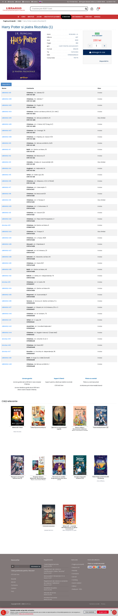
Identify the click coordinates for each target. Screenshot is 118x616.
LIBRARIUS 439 (6, 358)
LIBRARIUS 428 (6, 257)
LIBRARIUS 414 (6, 168)
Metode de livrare (50, 593)
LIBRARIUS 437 (6, 307)
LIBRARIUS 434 (6, 288)
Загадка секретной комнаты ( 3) (80, 477)
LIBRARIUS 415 (6, 175)
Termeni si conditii (94, 604)
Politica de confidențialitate (26, 614)
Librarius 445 (6, 339)
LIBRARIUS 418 (6, 194)
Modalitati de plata (50, 588)
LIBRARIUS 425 (6, 238)
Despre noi (75, 567)
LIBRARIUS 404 (7, 112)
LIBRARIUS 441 (6, 320)
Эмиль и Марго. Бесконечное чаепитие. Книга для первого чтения (80, 429)
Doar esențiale (90, 612)
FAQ (12, 591)
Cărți (19, 21)
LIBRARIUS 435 (6, 295)
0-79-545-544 (73, 2)
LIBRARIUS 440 (7, 314)
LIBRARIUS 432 (6, 276)
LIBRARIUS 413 (6, 162)
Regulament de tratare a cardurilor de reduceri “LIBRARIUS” (56, 582)
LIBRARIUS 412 (6, 156)
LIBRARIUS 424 (6, 232)
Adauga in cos (98, 52)
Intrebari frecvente (50, 598)
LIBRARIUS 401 (6, 93)
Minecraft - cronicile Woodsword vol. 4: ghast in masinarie (69, 527)
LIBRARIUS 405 (6, 118)
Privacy (103, 604)
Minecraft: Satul (17, 427)
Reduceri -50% (77, 589)
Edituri (74, 586)
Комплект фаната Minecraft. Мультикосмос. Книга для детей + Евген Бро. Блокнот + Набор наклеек (38, 478)
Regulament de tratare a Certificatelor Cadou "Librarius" (54, 570)
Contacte (27, 2)
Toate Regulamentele (51, 564)
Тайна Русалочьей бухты (38, 427)
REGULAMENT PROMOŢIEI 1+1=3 (54, 576)
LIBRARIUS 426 (6, 244)
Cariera (35, 2)
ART (76, 37)
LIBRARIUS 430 (6, 269)
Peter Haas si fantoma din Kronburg (100, 477)
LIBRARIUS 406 (6, 99)
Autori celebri (76, 583)
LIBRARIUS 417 (6, 187)
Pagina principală (9, 21)
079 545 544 (15, 574)
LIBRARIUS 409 (6, 124)
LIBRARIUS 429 (6, 263)
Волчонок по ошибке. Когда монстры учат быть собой (59, 478)
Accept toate (103, 612)
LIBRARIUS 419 (6, 200)
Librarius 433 (6, 282)
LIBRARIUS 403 (6, 105)
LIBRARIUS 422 (6, 219)
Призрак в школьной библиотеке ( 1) (17, 477)
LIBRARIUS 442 (6, 326)
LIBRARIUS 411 (6, 149)
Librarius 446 (6, 345)
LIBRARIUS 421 (6, 213)
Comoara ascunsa (49, 526)
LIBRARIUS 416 (6, 181)
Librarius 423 (6, 225)
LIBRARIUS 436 (6, 301)
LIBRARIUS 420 (6, 206)
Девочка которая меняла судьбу (59, 428)
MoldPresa (28, 604)
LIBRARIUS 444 (7, 333)
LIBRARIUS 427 (6, 250)
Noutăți (11, 2)
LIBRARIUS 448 (7, 364)
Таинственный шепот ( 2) (100, 427)
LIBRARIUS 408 (6, 137)
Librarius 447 (6, 351)
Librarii (19, 2)
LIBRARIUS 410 (6, 143)
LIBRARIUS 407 (6, 131)
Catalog (75, 580)
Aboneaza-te (35, 566)
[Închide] (111, 611)
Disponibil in (104, 61)
